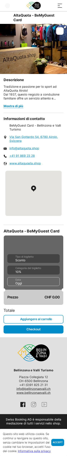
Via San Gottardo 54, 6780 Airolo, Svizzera (33, 139)
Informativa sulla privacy (34, 451)
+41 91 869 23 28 (22, 156)
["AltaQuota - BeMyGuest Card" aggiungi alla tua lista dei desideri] (59, 31)
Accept (58, 442)
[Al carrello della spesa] (52, 5)
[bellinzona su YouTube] (44, 404)
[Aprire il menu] (59, 5)
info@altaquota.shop (24, 148)
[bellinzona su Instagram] (33, 404)
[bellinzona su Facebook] (22, 404)
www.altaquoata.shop (25, 163)
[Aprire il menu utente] (7, 5)
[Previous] (7, 17)
